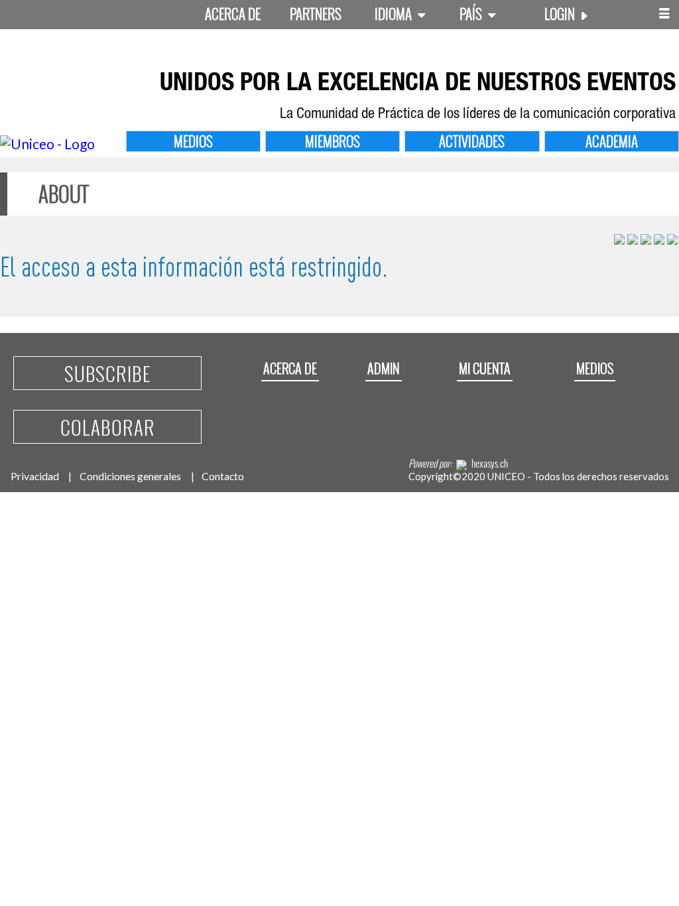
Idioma (394, 13)
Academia (612, 141)
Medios (193, 141)
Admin (383, 368)
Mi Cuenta (485, 368)
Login (561, 13)
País (472, 13)
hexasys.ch (489, 463)
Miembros (332, 141)
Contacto (223, 476)
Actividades (472, 141)
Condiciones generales (130, 476)
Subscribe (107, 373)
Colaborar (107, 427)
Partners (315, 13)
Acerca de (233, 13)
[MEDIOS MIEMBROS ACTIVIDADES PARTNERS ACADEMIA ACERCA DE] (664, 14)
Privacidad (35, 476)
